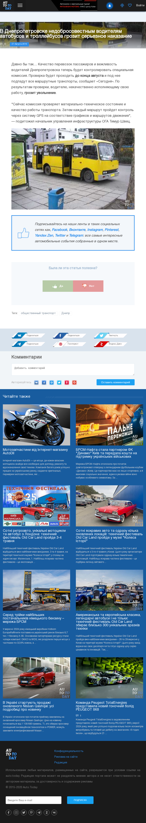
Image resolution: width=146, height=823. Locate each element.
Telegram (76, 235)
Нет (91, 285)
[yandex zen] (46, 812)
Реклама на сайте (66, 757)
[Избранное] (130, 6)
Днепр (65, 313)
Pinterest (111, 230)
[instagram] (16, 812)
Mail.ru (51, 382)
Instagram (95, 230)
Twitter (60, 235)
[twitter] (24, 812)
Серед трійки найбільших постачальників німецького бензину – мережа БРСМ (33, 618)
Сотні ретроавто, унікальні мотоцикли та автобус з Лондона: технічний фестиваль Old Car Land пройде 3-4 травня (34, 536)
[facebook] (8, 812)
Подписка (80, 800)
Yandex (66, 382)
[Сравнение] (122, 6)
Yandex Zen (44, 235)
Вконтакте (77, 230)
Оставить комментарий (115, 382)
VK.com (36, 382)
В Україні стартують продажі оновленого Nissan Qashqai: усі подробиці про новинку (28, 706)
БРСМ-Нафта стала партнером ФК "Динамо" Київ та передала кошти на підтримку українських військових (106, 453)
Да (61, 285)
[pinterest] (31, 812)
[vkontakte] (54, 812)
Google (74, 382)
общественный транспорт (38, 313)
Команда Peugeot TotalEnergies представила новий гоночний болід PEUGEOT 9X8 (105, 706)
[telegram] (39, 812)
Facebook (59, 230)
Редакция (60, 762)
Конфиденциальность (68, 751)
